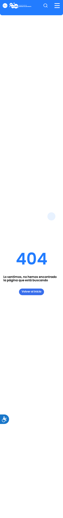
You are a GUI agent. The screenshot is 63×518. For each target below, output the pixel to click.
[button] (57, 5)
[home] (17, 5)
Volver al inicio (31, 291)
